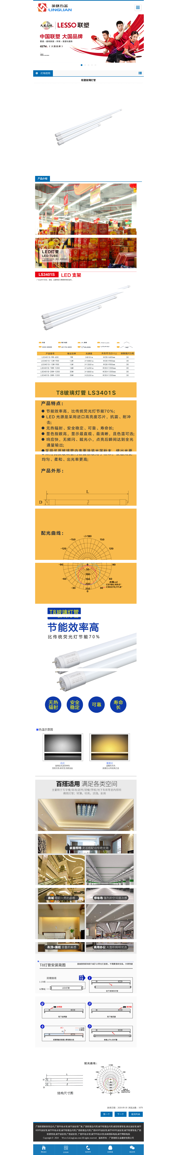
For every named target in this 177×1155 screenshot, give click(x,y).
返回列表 (135, 1114)
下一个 (120, 1114)
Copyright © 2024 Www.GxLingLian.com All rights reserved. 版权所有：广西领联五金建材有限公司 (88, 1138)
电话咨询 (88, 1152)
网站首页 (43, 1152)
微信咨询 (132, 1152)
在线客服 (110, 1152)
